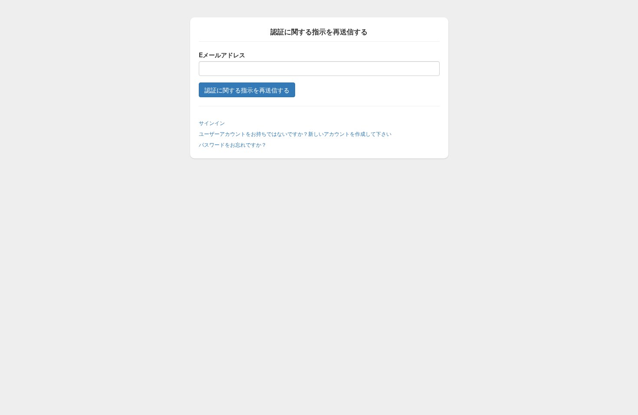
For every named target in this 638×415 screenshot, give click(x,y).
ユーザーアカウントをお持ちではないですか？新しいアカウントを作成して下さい (295, 133)
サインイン (212, 122)
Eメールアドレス (222, 54)
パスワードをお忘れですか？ (232, 144)
